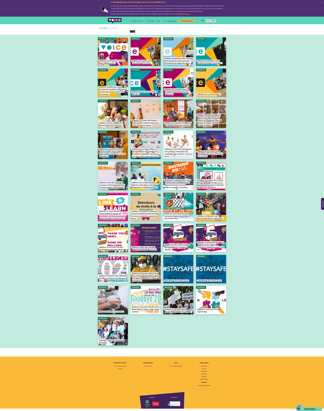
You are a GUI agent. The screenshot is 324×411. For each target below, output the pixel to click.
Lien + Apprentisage (170, 21)
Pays (158, 21)
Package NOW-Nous (186, 21)
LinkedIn (204, 374)
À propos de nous (137, 21)
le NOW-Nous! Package (182, 14)
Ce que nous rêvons (120, 366)
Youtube (204, 377)
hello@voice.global (204, 386)
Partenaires (150, 21)
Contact (120, 369)
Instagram (204, 371)
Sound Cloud (204, 379)
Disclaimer (323, 204)
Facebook (204, 366)
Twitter (204, 369)
